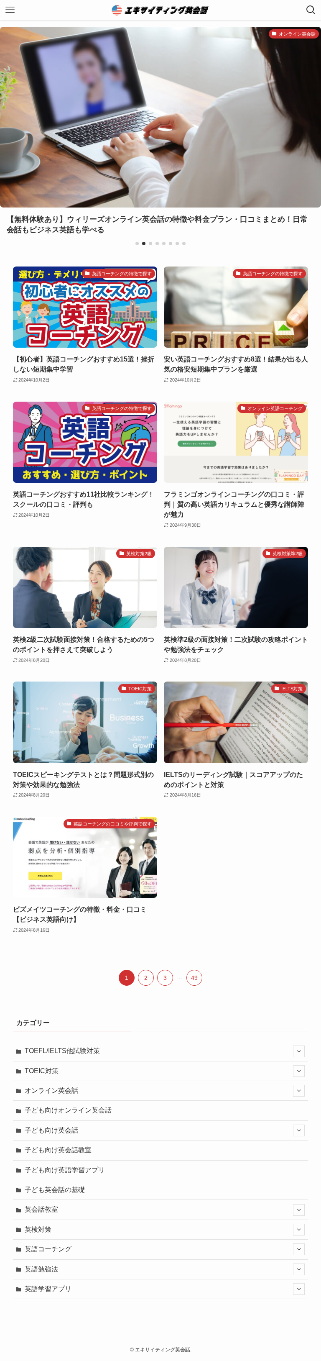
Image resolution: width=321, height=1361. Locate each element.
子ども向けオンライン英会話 (68, 1110)
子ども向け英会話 (51, 1130)
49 (194, 977)
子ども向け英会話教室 (58, 1149)
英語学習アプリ (48, 1288)
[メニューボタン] (10, 10)
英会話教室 (41, 1209)
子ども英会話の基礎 (55, 1189)
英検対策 (38, 1229)
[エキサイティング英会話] (161, 10)
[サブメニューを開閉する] (299, 1051)
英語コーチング (48, 1249)
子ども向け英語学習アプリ (65, 1170)
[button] (137, 243)
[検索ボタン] (311, 10)
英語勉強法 (41, 1269)
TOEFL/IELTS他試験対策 (62, 1050)
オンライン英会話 (51, 1090)
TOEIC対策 (42, 1070)
